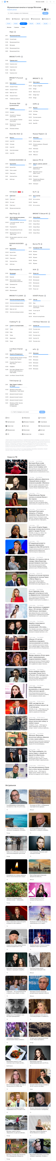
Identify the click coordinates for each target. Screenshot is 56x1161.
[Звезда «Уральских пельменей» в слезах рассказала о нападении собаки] (40, 1103)
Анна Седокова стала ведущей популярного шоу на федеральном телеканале (39, 593)
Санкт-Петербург (27, 448)
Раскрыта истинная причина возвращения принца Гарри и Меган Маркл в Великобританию (39, 577)
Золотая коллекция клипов (17, 299)
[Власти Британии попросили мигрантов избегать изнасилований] (40, 870)
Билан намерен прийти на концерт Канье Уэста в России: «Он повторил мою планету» (39, 673)
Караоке (35, 202)
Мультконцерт (13, 290)
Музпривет (13, 273)
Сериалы (16, 27)
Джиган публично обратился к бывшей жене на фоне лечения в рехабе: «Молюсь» (39, 481)
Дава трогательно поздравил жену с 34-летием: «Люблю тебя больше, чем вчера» (39, 609)
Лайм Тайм (12, 70)
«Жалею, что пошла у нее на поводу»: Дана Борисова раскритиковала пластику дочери (39, 561)
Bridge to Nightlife (37, 85)
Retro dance (13, 83)
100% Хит (12, 179)
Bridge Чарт (36, 94)
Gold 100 (12, 141)
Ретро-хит (36, 273)
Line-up (35, 299)
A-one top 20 (36, 310)
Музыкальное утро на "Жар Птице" (15, 233)
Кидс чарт (35, 151)
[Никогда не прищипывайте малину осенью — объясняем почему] (16, 893)
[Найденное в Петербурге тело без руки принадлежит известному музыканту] (16, 1010)
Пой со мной (13, 170)
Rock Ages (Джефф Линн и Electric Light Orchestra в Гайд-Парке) (16, 371)
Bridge (34, 88)
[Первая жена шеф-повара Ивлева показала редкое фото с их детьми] (16, 940)
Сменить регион (12, 9)
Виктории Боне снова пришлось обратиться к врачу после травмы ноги (38, 465)
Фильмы (9, 27)
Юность (12, 137)
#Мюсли (35, 154)
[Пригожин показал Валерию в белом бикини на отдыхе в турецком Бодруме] (40, 1126)
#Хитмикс (36, 137)
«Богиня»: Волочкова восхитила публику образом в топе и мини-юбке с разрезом (39, 737)
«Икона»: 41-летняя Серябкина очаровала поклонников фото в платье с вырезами (38, 641)
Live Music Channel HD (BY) (17, 375)
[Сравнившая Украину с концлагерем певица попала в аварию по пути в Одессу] (16, 1033)
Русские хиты (36, 329)
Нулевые (12, 108)
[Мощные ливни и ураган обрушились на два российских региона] (16, 1126)
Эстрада (12, 144)
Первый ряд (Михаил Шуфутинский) (38, 180)
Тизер (11, 329)
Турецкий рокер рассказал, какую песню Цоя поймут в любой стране (38, 721)
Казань (11, 450)
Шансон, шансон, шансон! (40, 163)
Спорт (23, 27)
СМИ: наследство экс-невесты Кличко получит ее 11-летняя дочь (38, 705)
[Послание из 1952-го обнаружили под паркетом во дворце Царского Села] (40, 800)
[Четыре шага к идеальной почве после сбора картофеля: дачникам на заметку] (40, 1033)
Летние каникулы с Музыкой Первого (40, 145)
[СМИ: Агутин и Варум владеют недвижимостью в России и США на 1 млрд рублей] (16, 1103)
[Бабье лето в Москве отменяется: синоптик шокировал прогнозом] (16, 847)
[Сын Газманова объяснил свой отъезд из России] (40, 847)
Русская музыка (37, 117)
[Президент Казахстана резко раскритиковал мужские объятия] (40, 987)
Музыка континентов (15, 208)
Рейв (11, 332)
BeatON (35, 123)
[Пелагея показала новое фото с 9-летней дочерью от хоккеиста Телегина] (40, 1010)
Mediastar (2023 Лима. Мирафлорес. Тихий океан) (17, 390)
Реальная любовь (14, 128)
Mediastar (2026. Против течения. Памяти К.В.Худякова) (16, 404)
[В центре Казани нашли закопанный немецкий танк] (40, 963)
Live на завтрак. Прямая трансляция (16, 120)
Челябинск (15, 450)
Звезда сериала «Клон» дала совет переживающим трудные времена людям (39, 657)
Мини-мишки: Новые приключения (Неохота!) (16, 280)
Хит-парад (12, 287)
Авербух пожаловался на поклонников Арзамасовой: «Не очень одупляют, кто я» (37, 625)
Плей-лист (13, 195)
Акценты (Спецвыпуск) (16, 354)
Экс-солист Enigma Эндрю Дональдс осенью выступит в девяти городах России (39, 529)
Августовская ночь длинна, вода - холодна (17, 218)
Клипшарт (35, 176)
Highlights (12, 366)
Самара (23, 450)
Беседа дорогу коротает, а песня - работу (18, 238)
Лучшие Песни (13, 86)
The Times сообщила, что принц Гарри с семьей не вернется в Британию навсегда (38, 753)
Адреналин (13, 338)
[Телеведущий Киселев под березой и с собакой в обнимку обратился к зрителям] (40, 824)
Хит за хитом (36, 195)
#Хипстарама (36, 141)
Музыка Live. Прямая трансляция (15, 125)
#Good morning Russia (38, 316)
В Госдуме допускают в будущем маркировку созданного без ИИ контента (39, 545)
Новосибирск (34, 448)
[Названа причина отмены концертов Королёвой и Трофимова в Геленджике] (40, 893)
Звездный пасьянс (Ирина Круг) (37, 168)
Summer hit (36, 325)
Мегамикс (12, 45)
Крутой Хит (13, 163)
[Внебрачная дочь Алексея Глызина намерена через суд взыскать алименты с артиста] (40, 940)
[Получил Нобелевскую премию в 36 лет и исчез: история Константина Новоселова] (40, 1080)
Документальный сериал (16, 394)
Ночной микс (13, 39)
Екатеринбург (40, 448)
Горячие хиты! (13, 60)
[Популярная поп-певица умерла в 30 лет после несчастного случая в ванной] (16, 870)
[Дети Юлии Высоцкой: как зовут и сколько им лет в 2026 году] (16, 1080)
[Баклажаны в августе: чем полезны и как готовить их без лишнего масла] (16, 1056)
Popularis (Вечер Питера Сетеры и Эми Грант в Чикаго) (18, 358)
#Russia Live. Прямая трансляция (38, 307)
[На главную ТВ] (7, 1)
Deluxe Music (36, 217)
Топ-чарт (12, 202)
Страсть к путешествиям (17, 325)
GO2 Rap (35, 111)
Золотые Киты (13, 176)
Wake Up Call (13, 92)
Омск (20, 450)
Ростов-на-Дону (28, 450)
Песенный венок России (16, 229)
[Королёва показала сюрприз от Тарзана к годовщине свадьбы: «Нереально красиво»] (16, 963)
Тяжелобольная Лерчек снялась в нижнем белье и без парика (38, 497)
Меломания (36, 277)
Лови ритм (12, 173)
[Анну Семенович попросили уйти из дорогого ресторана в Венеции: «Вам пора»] (16, 917)
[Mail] (5, 1)
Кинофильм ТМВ (37, 247)
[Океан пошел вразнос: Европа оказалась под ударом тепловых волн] (16, 824)
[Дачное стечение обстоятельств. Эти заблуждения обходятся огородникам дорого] (16, 1150)
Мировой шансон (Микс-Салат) (37, 172)
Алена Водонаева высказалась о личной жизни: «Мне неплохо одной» (39, 689)
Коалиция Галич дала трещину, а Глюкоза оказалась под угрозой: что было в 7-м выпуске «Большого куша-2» (38, 513)
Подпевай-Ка (13, 226)
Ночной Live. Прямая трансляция (15, 116)
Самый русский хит (15, 98)
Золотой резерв (14, 150)
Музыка (35, 107)
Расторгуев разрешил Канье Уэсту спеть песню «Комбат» (39, 768)
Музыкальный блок (15, 35)
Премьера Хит (13, 284)
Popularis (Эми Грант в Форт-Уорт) (15, 363)
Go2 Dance (36, 120)
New (34, 303)
